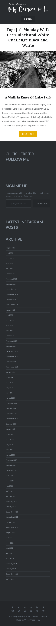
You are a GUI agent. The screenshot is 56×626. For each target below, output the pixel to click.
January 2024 (11, 408)
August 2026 (10, 248)
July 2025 (9, 315)
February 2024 (11, 403)
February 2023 (11, 460)
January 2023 (11, 465)
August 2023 (10, 429)
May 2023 (9, 445)
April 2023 (9, 450)
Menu (29, 19)
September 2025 (12, 305)
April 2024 (9, 393)
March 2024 (10, 398)
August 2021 (10, 533)
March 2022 (10, 496)
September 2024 (12, 367)
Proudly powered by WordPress (23, 616)
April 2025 (9, 331)
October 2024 (11, 362)
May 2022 (9, 486)
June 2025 (9, 320)
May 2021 (9, 548)
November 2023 (12, 419)
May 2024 (9, 388)
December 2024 (12, 351)
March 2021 (10, 558)
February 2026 (11, 279)
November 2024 (12, 356)
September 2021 (12, 527)
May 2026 (9, 263)
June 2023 (9, 439)
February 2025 (11, 341)
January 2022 (11, 507)
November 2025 (12, 294)
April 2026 (9, 268)
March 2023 (10, 455)
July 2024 (9, 377)
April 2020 (9, 579)
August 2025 (10, 310)
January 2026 (11, 284)
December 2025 (12, 289)
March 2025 (10, 336)
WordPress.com (31, 619)
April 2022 (9, 491)
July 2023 (9, 434)
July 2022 (9, 475)
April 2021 (9, 553)
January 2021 (11, 569)
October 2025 (11, 300)
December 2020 (12, 574)
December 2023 (12, 413)
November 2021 (12, 517)
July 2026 (9, 253)
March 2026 (10, 274)
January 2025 (11, 346)
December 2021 (12, 512)
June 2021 (9, 543)
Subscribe (41, 203)
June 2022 (9, 481)
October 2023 (11, 424)
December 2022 (12, 470)
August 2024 (10, 372)
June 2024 (9, 382)
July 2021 (9, 538)
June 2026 (9, 258)
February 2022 (11, 501)
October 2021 (11, 522)
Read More (28, 134)
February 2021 (11, 564)
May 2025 (9, 325)
